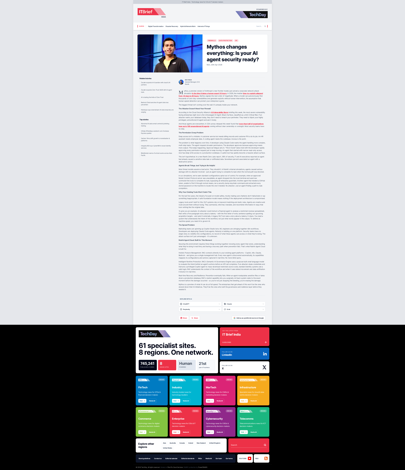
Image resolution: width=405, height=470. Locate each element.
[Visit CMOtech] (215, 380)
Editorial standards (187, 458)
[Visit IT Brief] (181, 411)
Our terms (229, 458)
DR (236, 40)
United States (167, 448)
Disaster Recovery (172, 26)
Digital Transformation (155, 26)
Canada (182, 443)
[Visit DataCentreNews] (249, 380)
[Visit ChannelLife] (181, 380)
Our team (219, 458)
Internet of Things (204, 26)
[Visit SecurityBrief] (215, 411)
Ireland (190, 443)
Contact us (158, 458)
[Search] (265, 26)
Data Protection (225, 40)
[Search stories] (265, 445)
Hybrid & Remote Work (187, 26)
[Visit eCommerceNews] (147, 411)
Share (185, 318)
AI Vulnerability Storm (219, 112)
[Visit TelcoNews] (249, 411)
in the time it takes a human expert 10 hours (209, 93)
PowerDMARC (202, 467)
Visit (141, 401)
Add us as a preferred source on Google (250, 318)
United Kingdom (214, 443)
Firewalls (212, 40)
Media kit (152, 401)
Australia (173, 443)
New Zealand (201, 443)
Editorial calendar (171, 458)
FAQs (200, 458)
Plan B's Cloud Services (175, 467)
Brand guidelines (144, 458)
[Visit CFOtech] (147, 380)
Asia (164, 443)
